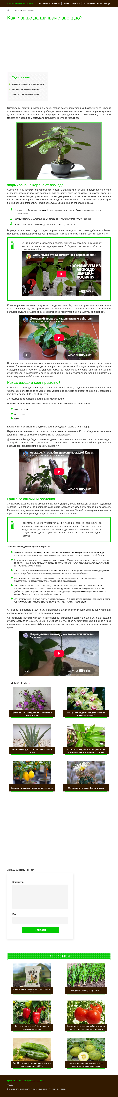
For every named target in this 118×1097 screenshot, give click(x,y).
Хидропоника (88, 3)
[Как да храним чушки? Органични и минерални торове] (32, 1013)
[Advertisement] (59, 43)
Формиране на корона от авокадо (28, 84)
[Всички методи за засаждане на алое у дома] (32, 736)
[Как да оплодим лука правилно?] (86, 976)
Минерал (56, 3)
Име (14, 914)
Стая (99, 3)
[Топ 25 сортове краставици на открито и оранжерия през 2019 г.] (32, 1050)
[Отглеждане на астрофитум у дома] (86, 773)
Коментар (18, 882)
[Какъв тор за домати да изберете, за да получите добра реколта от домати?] (86, 1013)
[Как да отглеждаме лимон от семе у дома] (32, 773)
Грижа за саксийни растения (25, 94)
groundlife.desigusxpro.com (20, 3)
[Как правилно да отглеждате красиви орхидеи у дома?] (86, 699)
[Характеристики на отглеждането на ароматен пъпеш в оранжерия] (86, 1050)
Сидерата (75, 3)
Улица (107, 3)
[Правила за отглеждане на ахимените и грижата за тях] (32, 699)
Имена (66, 3)
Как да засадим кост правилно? (27, 89)
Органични (44, 3)
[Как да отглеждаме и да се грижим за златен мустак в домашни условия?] (86, 736)
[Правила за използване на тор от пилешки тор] (32, 976)
